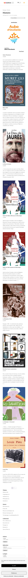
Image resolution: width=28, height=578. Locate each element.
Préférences (14, 573)
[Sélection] (14, 547)
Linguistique (5, 494)
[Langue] (14, 555)
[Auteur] (14, 538)
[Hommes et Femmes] (14, 548)
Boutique (4, 10)
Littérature (5, 496)
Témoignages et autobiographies (10, 515)
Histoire (4, 492)
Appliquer (5, 541)
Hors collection (6, 520)
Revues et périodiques (7, 510)
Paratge (4, 525)
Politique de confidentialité (8, 576)
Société (4, 500)
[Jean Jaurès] (14, 539)
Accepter (14, 565)
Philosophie (5, 498)
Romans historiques (7, 512)
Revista (4, 527)
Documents (5, 506)
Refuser (14, 569)
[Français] (14, 556)
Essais (4, 508)
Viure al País (5, 529)
